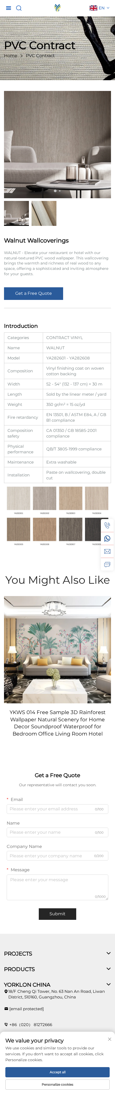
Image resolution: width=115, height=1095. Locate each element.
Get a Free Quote (33, 293)
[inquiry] (107, 564)
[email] (107, 551)
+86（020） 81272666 (30, 1024)
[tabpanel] (57, 144)
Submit (57, 913)
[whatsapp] (107, 538)
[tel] (107, 525)
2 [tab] (59, 191)
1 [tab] (55, 191)
